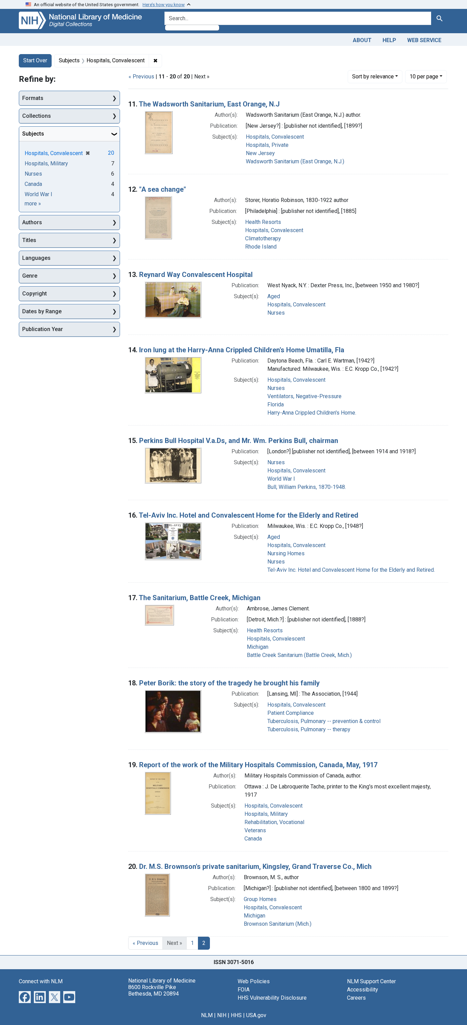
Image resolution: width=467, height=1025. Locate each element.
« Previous (141, 76)
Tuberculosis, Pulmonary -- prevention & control (324, 721)
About (362, 40)
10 (424, 76)
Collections (36, 116)
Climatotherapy (263, 238)
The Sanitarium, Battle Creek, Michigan (200, 598)
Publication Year (42, 329)
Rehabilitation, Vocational (274, 822)
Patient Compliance (290, 713)
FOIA (244, 989)
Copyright (34, 293)
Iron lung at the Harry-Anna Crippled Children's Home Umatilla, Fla (241, 350)
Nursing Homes (286, 553)
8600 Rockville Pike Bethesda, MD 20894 (153, 990)
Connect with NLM (41, 981)
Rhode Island (261, 246)
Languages (36, 258)
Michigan (257, 647)
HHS (236, 1015)
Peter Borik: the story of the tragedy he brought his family (229, 683)
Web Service (424, 40)
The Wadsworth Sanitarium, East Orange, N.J (209, 104)
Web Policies (254, 981)
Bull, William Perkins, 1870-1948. (306, 487)
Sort (373, 76)
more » (33, 203)
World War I (281, 479)
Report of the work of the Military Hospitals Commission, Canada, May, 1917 (258, 765)
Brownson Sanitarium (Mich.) (277, 924)
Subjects (33, 133)
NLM (207, 1015)
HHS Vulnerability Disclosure (272, 998)
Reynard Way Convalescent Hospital (196, 274)
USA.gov (256, 1015)
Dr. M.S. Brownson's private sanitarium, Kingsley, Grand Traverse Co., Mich (255, 866)
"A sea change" (162, 189)
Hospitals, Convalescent (275, 137)
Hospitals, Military (266, 814)
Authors (32, 222)
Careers (356, 998)
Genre (29, 276)
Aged (273, 296)
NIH (221, 1015)
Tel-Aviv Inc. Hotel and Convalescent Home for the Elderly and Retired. (351, 570)
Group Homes (260, 899)
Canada (253, 838)
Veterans (255, 830)
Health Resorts (263, 222)
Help (389, 40)
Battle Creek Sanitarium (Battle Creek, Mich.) (299, 655)
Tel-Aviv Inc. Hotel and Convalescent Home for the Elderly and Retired (248, 515)
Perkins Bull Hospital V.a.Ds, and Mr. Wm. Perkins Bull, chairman (238, 440)
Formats (32, 98)
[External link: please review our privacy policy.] (25, 996)
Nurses (276, 312)
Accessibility (362, 989)
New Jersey (260, 153)
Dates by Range (42, 311)
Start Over (35, 60)
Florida (275, 404)
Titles (29, 240)
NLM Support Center (371, 981)
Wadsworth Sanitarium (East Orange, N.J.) (295, 161)
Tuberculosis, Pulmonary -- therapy (308, 729)
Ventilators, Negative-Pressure (304, 396)
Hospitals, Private (267, 145)
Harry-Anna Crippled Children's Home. (311, 412)
